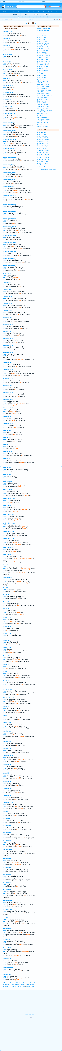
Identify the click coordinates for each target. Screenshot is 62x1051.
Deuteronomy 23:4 (9, 164)
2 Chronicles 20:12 (9, 547)
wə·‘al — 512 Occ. (42, 112)
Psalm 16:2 (6, 609)
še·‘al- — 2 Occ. (42, 103)
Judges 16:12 (7, 296)
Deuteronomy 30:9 (9, 265)
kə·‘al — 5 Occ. (41, 77)
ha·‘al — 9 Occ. (41, 75)
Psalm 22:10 (7, 626)
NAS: (4, 49)
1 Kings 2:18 (7, 437)
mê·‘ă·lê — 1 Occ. (42, 88)
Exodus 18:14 (7, 61)
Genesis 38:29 (7, 38)
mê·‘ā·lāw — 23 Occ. (43, 85)
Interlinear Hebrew (22, 983)
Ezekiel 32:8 (7, 890)
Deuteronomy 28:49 (9, 242)
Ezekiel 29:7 (7, 867)
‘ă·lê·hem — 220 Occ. (43, 61)
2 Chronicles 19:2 (8, 532)
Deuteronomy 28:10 (9, 195)
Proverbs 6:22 (7, 689)
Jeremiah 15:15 (8, 755)
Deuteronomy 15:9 (9, 122)
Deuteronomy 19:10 (9, 157)
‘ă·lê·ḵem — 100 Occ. (43, 55)
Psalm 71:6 (6, 664)
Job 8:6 (5, 588)
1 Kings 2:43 (7, 444)
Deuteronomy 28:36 (9, 218)
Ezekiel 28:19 (7, 849)
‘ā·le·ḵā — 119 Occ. (43, 54)
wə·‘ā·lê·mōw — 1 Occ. (44, 121)
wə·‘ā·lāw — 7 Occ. (43, 115)
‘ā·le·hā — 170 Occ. (43, 59)
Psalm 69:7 (6, 656)
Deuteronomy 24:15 (9, 173)
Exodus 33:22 (7, 78)
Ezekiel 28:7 (7, 841)
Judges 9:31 (7, 274)
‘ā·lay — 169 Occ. (42, 39)
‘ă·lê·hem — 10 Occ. (43, 48)
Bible (3, 19)
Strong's (6, 19)
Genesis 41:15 (7, 45)
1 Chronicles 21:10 (9, 498)
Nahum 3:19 (7, 958)
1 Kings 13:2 (7, 458)
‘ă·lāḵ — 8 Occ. (41, 36)
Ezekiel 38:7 (7, 928)
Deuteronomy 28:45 (9, 235)
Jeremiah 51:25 (8, 802)
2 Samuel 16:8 (7, 385)
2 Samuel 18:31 (8, 399)
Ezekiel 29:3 (7, 858)
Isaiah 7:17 (6, 715)
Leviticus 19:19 (8, 85)
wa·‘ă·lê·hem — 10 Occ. (44, 110)
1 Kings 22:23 (7, 490)
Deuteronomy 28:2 (9, 179)
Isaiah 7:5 (6, 706)
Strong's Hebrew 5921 (44, 28)
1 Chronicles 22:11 (9, 505)
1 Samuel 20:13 (8, 338)
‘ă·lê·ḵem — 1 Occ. (43, 46)
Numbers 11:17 (8, 92)
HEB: (4, 33)
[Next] (60, 469)
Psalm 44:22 (7, 647)
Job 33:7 (6, 595)
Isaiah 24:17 (7, 731)
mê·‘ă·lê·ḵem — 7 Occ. (44, 92)
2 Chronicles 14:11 (9, 514)
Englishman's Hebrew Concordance (14, 986)
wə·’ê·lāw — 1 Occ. (43, 124)
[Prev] (2, 469)
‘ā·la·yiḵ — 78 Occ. (43, 45)
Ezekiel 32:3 (7, 874)
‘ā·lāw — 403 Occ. (42, 41)
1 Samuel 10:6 (7, 317)
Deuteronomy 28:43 (9, 227)
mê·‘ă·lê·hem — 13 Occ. (44, 95)
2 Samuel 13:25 (8, 378)
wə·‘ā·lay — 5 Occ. (43, 113)
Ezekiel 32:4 (7, 883)
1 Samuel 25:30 (8, 352)
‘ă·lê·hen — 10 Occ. (43, 63)
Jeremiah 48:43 (8, 795)
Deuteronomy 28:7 (9, 186)
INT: (4, 35)
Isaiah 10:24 (7, 722)
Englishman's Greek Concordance (22, 984)
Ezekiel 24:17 (7, 825)
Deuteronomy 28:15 (9, 204)
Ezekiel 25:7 (7, 832)
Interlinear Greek (8, 983)
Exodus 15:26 (7, 54)
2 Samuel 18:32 (8, 408)
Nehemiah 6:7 (7, 577)
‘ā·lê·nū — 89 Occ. (42, 66)
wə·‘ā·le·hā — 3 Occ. (43, 119)
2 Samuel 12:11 (8, 369)
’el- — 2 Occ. (41, 74)
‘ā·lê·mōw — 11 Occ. (43, 65)
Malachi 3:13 (7, 974)
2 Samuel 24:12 (8, 423)
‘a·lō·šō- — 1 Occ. (42, 70)
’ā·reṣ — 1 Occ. (41, 72)
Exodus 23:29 (7, 70)
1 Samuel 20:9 (7, 331)
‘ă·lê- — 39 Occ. (42, 52)
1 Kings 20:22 (7, 481)
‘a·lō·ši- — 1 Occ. (42, 68)
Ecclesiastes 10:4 (8, 698)
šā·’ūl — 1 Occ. (41, 101)
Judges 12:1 (7, 282)
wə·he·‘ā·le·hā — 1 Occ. (44, 126)
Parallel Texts (30, 986)
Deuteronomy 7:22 (9, 113)
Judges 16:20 (7, 310)
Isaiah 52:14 (7, 741)
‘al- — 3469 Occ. (42, 34)
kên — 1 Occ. (41, 79)
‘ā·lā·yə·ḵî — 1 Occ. (43, 43)
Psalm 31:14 (7, 633)
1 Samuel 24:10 (8, 345)
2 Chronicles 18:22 (9, 523)
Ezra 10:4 (6, 565)
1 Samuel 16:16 (8, 324)
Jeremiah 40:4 (7, 782)
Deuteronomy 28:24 (9, 211)
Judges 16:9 (7, 289)
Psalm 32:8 (6, 640)
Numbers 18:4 (7, 106)
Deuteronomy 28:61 (9, 251)
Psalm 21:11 (7, 617)
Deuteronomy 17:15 (9, 131)
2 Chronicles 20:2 (8, 539)
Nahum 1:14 (7, 948)
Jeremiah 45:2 (7, 789)
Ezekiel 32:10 (7, 900)
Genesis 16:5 (7, 31)
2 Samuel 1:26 (7, 362)
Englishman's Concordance (48, 169)
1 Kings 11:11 (7, 451)
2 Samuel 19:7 (7, 417)
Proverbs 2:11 (7, 680)
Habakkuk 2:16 (8, 967)
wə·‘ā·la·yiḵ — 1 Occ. (43, 117)
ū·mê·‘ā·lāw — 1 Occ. (43, 106)
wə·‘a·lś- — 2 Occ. (42, 123)
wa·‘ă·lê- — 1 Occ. (42, 108)
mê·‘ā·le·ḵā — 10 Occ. (44, 90)
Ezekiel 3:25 (7, 811)
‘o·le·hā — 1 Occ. (42, 99)
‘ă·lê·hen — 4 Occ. (42, 50)
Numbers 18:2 (7, 99)
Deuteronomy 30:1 (9, 258)
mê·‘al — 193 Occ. (42, 81)
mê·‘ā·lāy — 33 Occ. (43, 83)
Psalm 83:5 (6, 671)
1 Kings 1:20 (7, 430)
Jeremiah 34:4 (7, 773)
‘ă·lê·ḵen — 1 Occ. (42, 57)
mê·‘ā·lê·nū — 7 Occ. (43, 97)
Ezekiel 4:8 (6, 818)
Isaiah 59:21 (7, 748)
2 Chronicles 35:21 (9, 554)
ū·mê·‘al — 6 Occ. (42, 104)
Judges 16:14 (7, 303)
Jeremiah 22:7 (7, 764)
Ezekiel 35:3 (7, 918)
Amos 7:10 (6, 939)
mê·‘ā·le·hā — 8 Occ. (43, 94)
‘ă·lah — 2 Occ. (41, 37)
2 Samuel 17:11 (8, 392)
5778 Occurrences (43, 30)
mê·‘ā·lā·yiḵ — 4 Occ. (43, 86)
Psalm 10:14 (7, 602)
